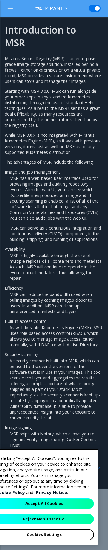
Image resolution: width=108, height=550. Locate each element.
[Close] (90, 459)
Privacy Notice (51, 492)
